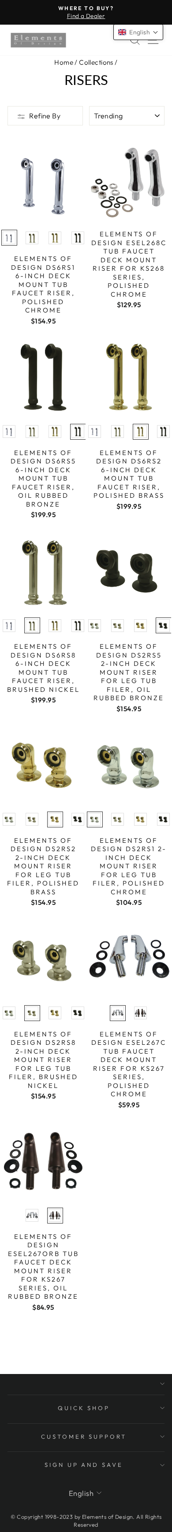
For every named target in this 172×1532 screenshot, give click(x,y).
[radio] (9, 238)
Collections (96, 62)
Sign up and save (84, 1464)
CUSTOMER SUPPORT (84, 1436)
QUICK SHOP (84, 1407)
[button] (138, 32)
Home (63, 62)
